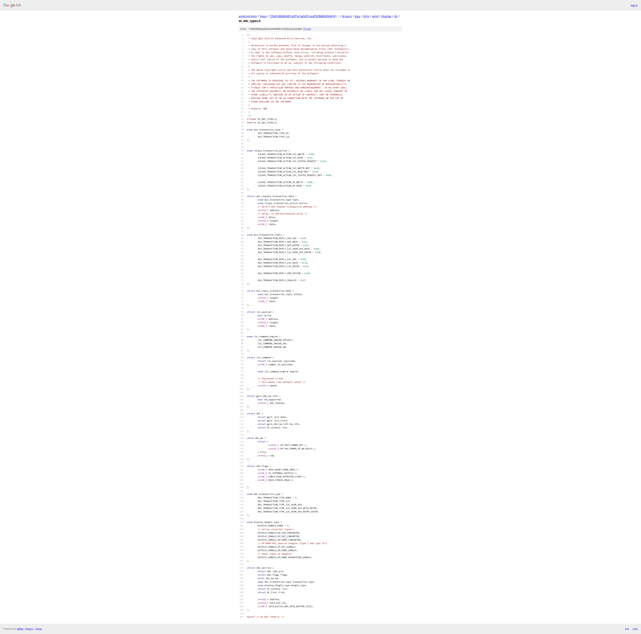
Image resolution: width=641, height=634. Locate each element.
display (386, 16)
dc (396, 16)
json (635, 628)
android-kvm (248, 16)
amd (375, 16)
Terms (38, 628)
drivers (347, 16)
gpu (357, 16)
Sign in (634, 5)
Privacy (29, 628)
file (307, 29)
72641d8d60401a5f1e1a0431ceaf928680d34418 (302, 16)
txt (627, 628)
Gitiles (20, 628)
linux (263, 16)
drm (366, 16)
